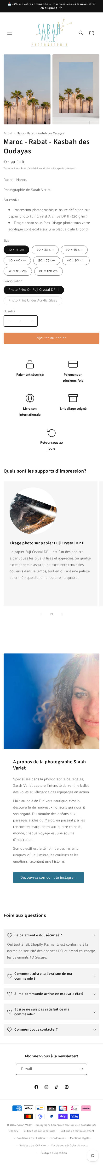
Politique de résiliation (32, 1146)
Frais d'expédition (31, 168)
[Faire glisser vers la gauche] (41, 614)
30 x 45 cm (74, 249)
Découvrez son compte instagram (48, 878)
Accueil (8, 133)
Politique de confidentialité (39, 1131)
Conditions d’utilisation (31, 1138)
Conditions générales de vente (69, 1146)
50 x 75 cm (46, 260)
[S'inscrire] (81, 1069)
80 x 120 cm (48, 271)
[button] (9, 33)
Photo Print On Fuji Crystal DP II (34, 290)
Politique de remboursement (77, 1131)
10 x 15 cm (16, 249)
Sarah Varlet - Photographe (34, 1125)
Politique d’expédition (53, 1153)
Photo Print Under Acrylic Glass (35, 301)
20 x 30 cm (45, 249)
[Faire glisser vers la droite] (62, 614)
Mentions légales (80, 1138)
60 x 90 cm (76, 260)
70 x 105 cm (18, 271)
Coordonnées (58, 1138)
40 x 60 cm (17, 260)
